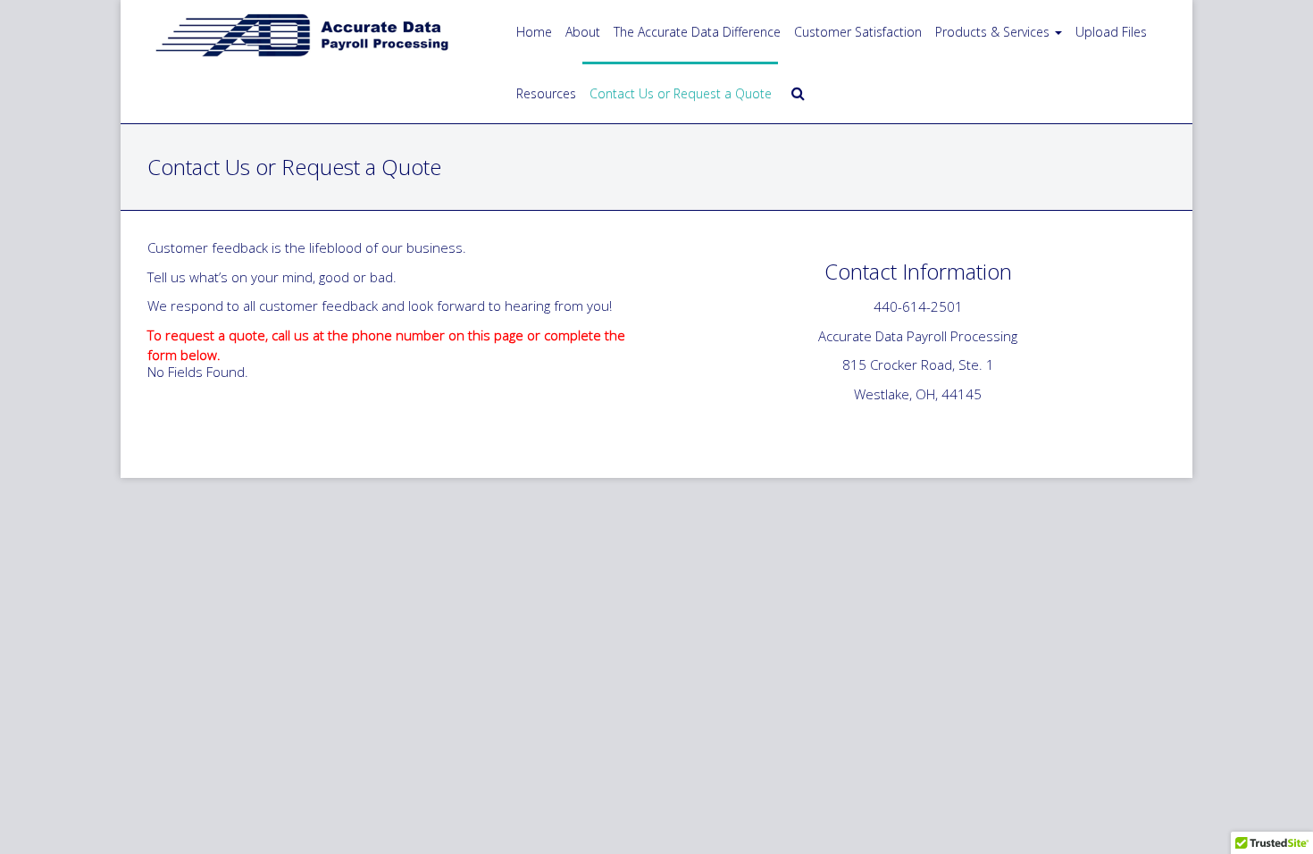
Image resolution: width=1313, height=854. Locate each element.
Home (534, 31)
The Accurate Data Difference (697, 31)
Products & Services (992, 31)
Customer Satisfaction (858, 31)
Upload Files (1111, 31)
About (582, 31)
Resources (546, 93)
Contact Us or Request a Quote (681, 93)
